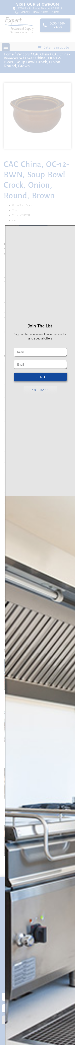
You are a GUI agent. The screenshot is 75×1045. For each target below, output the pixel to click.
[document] (37, 522)
